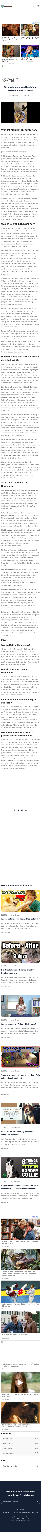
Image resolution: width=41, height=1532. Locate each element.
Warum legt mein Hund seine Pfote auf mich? (20, 919)
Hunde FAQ (20, 1443)
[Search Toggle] (34, 6)
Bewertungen (20, 1439)
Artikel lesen (5, 933)
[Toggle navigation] (38, 6)
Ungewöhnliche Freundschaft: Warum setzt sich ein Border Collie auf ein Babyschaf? (19, 1187)
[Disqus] (20, 848)
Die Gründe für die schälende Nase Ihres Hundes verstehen (18, 971)
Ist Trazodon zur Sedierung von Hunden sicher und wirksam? (18, 1133)
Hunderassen (14, 96)
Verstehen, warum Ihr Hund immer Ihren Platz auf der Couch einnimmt (20, 1076)
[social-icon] (12, 1518)
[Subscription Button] (37, 1501)
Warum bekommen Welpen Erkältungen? (18, 1024)
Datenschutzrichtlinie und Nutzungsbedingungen (20, 1512)
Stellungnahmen (20, 1453)
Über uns (20, 1510)
